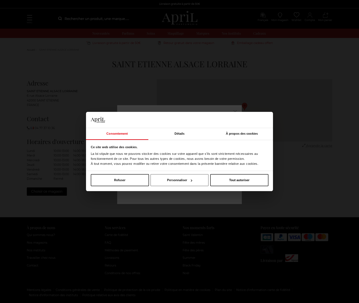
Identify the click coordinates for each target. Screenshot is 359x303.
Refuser (119, 180)
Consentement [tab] (117, 133)
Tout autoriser (239, 180)
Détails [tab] (180, 133)
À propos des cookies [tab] (242, 133)
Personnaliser (177, 180)
